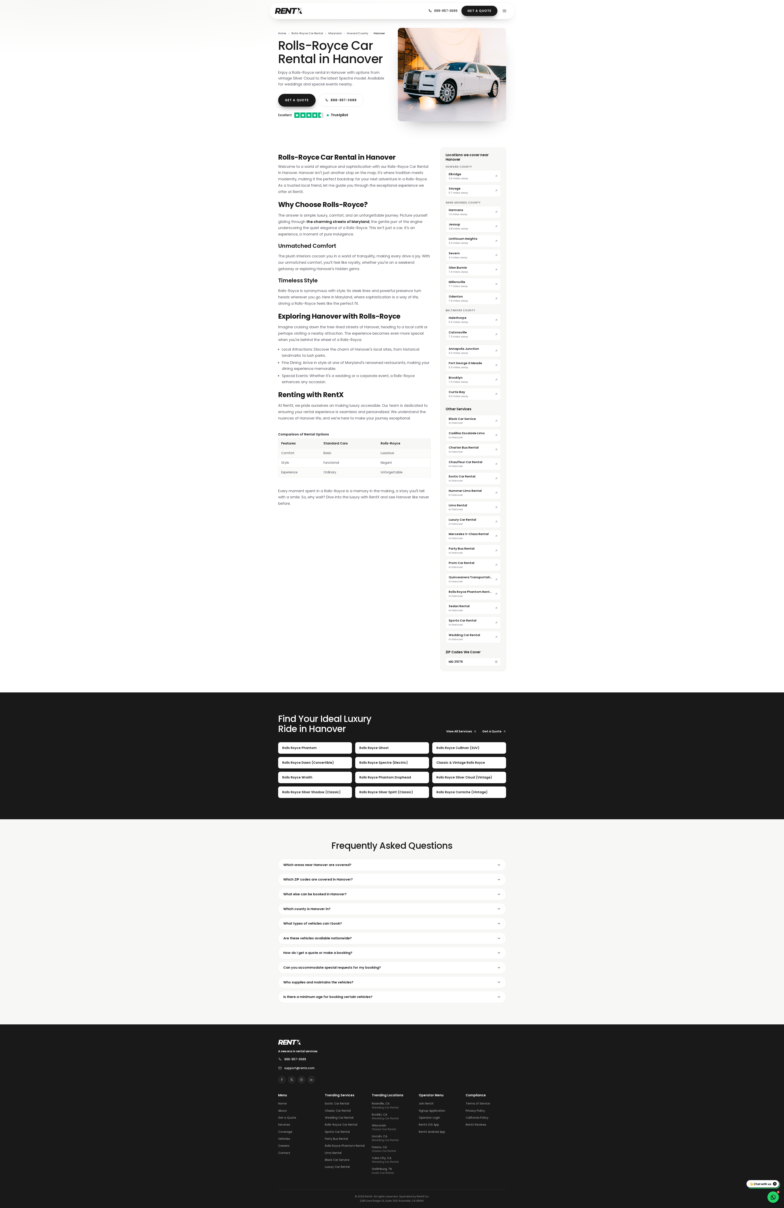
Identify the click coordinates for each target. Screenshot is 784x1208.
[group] (354, 455)
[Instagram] (301, 1079)
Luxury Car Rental (337, 1167)
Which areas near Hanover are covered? (317, 865)
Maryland (334, 33)
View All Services (459, 731)
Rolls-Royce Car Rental (307, 33)
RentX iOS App (429, 1125)
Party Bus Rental (336, 1139)
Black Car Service (337, 1160)
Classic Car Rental (338, 1111)
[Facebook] (282, 1079)
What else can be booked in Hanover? (315, 894)
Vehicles (284, 1139)
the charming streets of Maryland (337, 221)
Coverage (285, 1132)
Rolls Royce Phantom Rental (345, 1146)
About (282, 1111)
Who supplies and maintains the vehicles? (318, 982)
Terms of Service (478, 1103)
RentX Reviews (476, 1125)
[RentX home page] (289, 11)
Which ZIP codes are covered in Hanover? (318, 879)
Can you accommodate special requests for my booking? (332, 967)
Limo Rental (333, 1153)
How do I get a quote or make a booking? (317, 952)
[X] (291, 1079)
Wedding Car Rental (339, 1118)
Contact (284, 1153)
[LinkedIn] (311, 1079)
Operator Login (429, 1118)
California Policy (477, 1118)
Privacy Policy (475, 1111)
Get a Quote (479, 11)
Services (284, 1125)
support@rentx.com (299, 1068)
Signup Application (432, 1111)
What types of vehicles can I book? (312, 923)
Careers (283, 1146)
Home (282, 33)
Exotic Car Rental (337, 1103)
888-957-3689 (445, 11)
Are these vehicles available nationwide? (317, 938)
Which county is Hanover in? (306, 909)
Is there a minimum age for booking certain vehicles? (327, 996)
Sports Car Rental (337, 1132)
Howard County (357, 33)
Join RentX (426, 1103)
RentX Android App (432, 1132)
